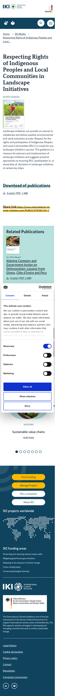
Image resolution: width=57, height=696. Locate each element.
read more (28, 437)
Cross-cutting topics (12, 567)
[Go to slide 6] (36, 451)
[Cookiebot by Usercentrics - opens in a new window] (39, 287)
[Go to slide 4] (28, 451)
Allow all (27, 386)
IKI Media (20, 33)
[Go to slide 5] (32, 451)
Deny (27, 406)
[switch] (47, 355)
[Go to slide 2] (20, 451)
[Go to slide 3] (24, 451)
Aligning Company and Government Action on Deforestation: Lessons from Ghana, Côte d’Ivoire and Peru (26, 267)
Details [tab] (27, 295)
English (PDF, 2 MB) (20, 278)
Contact (7, 664)
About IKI (28, 502)
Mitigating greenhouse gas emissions (19, 558)
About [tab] (45, 295)
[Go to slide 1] (16, 451)
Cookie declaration (13, 651)
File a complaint (28, 493)
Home (6, 33)
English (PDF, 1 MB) (17, 193)
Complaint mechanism (15, 677)
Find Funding (28, 477)
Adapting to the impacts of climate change (21, 562)
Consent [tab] (10, 295)
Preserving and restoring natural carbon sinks (22, 554)
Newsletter (9, 670)
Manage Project (28, 485)
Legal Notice (10, 645)
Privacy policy (10, 658)
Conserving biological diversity (16, 571)
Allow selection (27, 396)
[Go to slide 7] (40, 451)
